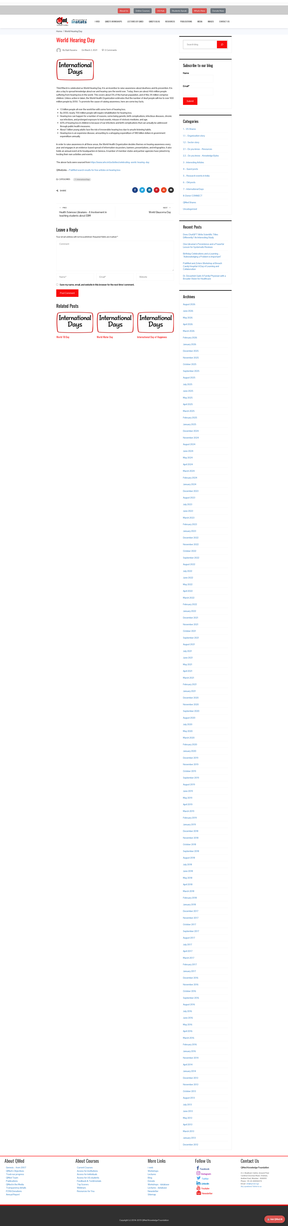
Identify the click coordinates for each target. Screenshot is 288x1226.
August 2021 (189, 644)
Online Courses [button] (143, 10)
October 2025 (189, 364)
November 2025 (191, 357)
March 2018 (188, 891)
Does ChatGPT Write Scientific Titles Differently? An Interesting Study (200, 236)
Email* (186, 86)
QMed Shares (189, 202)
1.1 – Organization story (194, 135)
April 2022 (188, 591)
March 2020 (189, 737)
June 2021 (188, 657)
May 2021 (187, 664)
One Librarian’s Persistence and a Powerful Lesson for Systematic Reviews (203, 245)
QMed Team (12, 1177)
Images (211, 21)
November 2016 (190, 984)
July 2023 (187, 504)
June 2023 (188, 511)
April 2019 (187, 804)
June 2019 (188, 791)
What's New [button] (199, 10)
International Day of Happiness (152, 337)
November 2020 (191, 704)
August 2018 (189, 857)
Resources (170, 21)
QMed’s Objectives (15, 1171)
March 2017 (188, 957)
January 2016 (189, 1051)
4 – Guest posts (190, 169)
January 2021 (189, 691)
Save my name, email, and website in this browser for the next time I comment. (97, 284)
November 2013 (190, 1084)
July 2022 (187, 571)
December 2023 (190, 491)
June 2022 (188, 577)
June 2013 (188, 1111)
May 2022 (187, 584)
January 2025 (189, 424)
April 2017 (187, 951)
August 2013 (189, 1097)
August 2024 (189, 444)
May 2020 (188, 731)
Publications (186, 21)
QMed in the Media (15, 1184)
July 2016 (187, 1011)
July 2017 (187, 944)
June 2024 (188, 451)
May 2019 (187, 797)
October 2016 (189, 991)
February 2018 (190, 897)
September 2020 (191, 711)
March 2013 (188, 1131)
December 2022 (190, 537)
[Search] (222, 44)
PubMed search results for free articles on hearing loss (94, 170)
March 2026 (189, 331)
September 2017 (191, 931)
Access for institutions (87, 1171)
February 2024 (190, 477)
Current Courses (85, 1167)
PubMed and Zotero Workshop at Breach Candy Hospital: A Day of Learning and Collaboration (202, 266)
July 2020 (187, 724)
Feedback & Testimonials (89, 1181)
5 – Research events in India (196, 175)
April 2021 (187, 671)
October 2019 (189, 771)
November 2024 (191, 437)
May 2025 (188, 397)
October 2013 (189, 1091)
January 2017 (189, 971)
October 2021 (189, 631)
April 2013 (187, 1124)
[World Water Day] (115, 322)
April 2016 (187, 1031)
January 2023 (189, 531)
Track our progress (15, 1174)
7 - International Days (82, 179)
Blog (150, 1177)
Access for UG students (88, 1177)
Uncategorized (190, 209)
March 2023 (188, 517)
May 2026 (188, 317)
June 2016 (188, 1017)
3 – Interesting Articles (193, 162)
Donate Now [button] (218, 10)
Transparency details (16, 1187)
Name (186, 73)
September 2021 (191, 637)
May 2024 (188, 457)
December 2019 (190, 757)
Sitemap (152, 1194)
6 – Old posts (189, 182)
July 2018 (187, 864)
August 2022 (189, 564)
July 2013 (187, 1104)
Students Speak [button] (179, 10)
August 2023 (189, 497)
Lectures (152, 1174)
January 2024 (189, 484)
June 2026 (188, 310)
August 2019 (189, 784)
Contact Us (224, 21)
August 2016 (189, 1004)
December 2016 (190, 977)
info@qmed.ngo (252, 1184)
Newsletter (153, 1191)
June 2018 (188, 871)
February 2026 (190, 337)
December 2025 (191, 350)
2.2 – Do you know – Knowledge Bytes (201, 155)
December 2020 (191, 697)
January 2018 (189, 904)
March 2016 (188, 1037)
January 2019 (189, 824)
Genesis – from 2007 (16, 1167)
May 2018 (187, 877)
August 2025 (189, 377)
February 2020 (190, 744)
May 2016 (187, 1024)
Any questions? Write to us (251, 1186)
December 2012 (190, 1144)
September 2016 (191, 997)
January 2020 (189, 751)
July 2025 (187, 384)
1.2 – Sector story (191, 142)
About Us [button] (124, 10)
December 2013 (190, 1077)
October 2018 (189, 844)
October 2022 (189, 551)
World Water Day (105, 337)
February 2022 (190, 604)
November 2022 (191, 544)
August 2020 (189, 717)
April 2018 (187, 884)
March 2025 (189, 411)
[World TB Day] (74, 322)
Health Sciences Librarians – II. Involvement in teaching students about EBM (83, 212)
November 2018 (190, 837)
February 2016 (190, 1044)
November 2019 (190, 764)
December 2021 (190, 617)
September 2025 (191, 371)
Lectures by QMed (135, 21)
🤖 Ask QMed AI (274, 1219)
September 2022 (191, 557)
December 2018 (190, 831)
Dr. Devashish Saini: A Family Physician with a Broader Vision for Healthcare (204, 277)
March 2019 (188, 811)
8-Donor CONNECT (192, 195)
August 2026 (189, 304)
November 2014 (191, 1057)
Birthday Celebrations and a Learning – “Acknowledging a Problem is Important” (202, 255)
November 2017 (190, 917)
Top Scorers (83, 1184)
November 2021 (190, 624)
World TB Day (62, 337)
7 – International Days (193, 189)
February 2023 (190, 524)
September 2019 (191, 777)
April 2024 (188, 464)
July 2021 (187, 651)
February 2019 (190, 817)
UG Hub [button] (160, 10)
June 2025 (188, 390)
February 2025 (190, 417)
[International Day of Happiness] (155, 322)
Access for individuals (87, 1174)
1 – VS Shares (189, 129)
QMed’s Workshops (113, 21)
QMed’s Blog (154, 21)
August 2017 (189, 937)
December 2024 (191, 430)
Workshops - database (158, 1184)
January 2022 (189, 611)
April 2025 (188, 404)
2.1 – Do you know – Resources (197, 149)
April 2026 (188, 324)
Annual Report (13, 1194)
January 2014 (189, 1071)
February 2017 (190, 964)
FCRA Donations (14, 1191)
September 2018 (191, 851)
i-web (97, 21)
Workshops (153, 1171)
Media (199, 21)
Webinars (81, 1187)
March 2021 (188, 677)
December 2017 (190, 911)
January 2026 (189, 344)
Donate (151, 1181)
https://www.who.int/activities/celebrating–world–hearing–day (120, 162)
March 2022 (188, 597)
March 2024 (189, 471)
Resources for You (85, 1191)
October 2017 (189, 924)
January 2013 (189, 1137)
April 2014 (188, 1064)
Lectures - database (157, 1187)
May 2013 (187, 1117)
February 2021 (190, 684)
